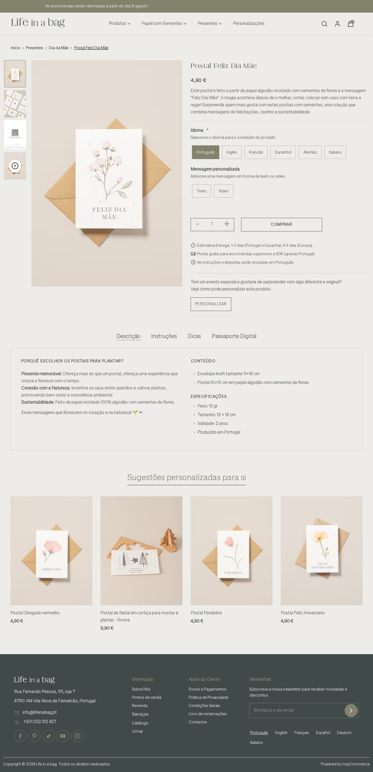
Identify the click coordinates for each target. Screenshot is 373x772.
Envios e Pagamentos (207, 689)
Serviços (140, 714)
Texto (201, 191)
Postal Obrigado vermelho (35, 613)
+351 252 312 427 (39, 722)
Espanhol (283, 152)
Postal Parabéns (206, 613)
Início (15, 48)
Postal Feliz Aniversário (303, 613)
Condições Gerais (204, 706)
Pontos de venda (146, 698)
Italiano (335, 152)
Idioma (197, 130)
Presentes (207, 24)
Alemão (310, 152)
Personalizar (211, 304)
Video (223, 191)
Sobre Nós (141, 689)
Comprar (281, 225)
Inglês (232, 152)
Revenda (139, 706)
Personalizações (249, 24)
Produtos (117, 24)
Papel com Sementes (162, 24)
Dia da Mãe (59, 48)
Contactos (198, 722)
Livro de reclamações (208, 714)
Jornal (137, 731)
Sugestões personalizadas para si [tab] (186, 478)
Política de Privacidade (208, 698)
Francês (256, 152)
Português (206, 152)
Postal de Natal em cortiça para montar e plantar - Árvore (139, 617)
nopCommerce (356, 764)
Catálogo (140, 723)
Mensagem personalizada (215, 169)
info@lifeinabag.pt (40, 713)
